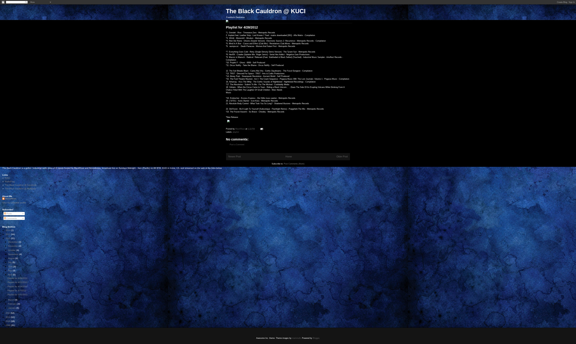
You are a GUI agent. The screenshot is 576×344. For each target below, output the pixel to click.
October (12, 250)
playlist (236, 132)
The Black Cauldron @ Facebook (20, 185)
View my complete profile (14, 202)
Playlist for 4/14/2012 (17, 286)
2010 (8, 317)
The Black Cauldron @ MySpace (20, 188)
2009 (8, 321)
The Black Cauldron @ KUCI (266, 11)
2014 (8, 230)
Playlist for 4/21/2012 (17, 282)
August (11, 258)
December (13, 242)
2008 (8, 325)
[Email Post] (261, 129)
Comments (11, 218)
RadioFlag (10, 181)
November (13, 246)
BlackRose (10, 198)
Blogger (316, 338)
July (10, 262)
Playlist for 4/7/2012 (17, 290)
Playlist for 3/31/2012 (17, 294)
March (11, 300)
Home (288, 156)
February (12, 304)
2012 (8, 238)
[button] (288, 121)
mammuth (296, 338)
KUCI (7, 178)
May (10, 270)
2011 (8, 313)
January (12, 308)
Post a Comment (237, 144)
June (10, 266)
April (10, 274)
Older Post (342, 156)
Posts (9, 213)
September (13, 254)
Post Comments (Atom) (294, 164)
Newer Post (234, 156)
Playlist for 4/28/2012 (17, 278)
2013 (8, 234)
